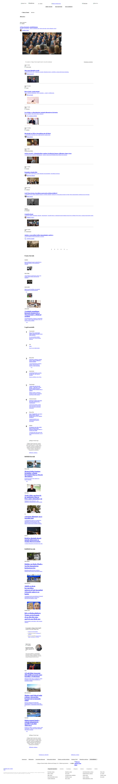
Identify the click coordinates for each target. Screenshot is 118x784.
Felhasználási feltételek (51, 759)
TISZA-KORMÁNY (69, 6)
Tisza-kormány (31, 331)
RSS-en (37, 637)
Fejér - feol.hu (67, 773)
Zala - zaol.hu (102, 776)
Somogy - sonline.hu (86, 776)
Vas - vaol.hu (102, 773)
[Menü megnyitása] (95, 4)
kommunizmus (28, 231)
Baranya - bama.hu (50, 773)
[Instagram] (31, 639)
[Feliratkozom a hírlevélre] (31, 3)
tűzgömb (26, 535)
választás (22, 23)
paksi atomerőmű (28, 692)
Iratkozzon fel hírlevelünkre (33, 631)
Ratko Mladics (27, 561)
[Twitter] (34, 639)
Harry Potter (27, 273)
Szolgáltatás (89, 768)
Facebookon (38, 633)
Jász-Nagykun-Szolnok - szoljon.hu (88, 771)
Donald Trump (27, 610)
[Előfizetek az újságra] (85, 4)
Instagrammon (38, 635)
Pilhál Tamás (28, 644)
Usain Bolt (26, 717)
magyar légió (27, 287)
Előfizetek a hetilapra (33, 452)
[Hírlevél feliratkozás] (27, 639)
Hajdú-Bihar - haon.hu (68, 776)
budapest (30, 425)
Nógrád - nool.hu (85, 775)
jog (25, 513)
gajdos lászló (27, 308)
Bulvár (82, 768)
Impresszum (24, 759)
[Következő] (69, 249)
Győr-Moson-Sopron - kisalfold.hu (70, 775)
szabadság (27, 129)
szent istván (29, 645)
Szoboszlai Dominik (32, 398)
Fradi (25, 670)
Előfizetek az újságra (75, 754)
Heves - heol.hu (67, 778)
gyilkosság (28, 189)
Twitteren (29, 634)
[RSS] (40, 639)
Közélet (61, 768)
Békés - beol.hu (50, 775)
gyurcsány (28, 210)
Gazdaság (68, 768)
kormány (26, 259)
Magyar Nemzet (25, 12)
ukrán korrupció (27, 583)
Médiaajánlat (31, 759)
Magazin (75, 768)
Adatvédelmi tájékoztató (40, 759)
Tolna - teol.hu (102, 771)
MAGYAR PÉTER (58, 6)
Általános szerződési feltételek (63, 759)
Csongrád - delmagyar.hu (51, 778)
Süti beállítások (93, 759)
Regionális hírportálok (52, 768)
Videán (29, 637)
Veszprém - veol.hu (103, 775)
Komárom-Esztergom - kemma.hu (88, 773)
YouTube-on (33, 637)
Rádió (96, 768)
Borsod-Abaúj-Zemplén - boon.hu (53, 776)
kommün (27, 168)
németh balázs (31, 371)
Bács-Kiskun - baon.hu (51, 771)
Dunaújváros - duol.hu (68, 771)
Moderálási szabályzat (84, 759)
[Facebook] (29, 639)
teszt (30, 344)
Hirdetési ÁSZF (74, 759)
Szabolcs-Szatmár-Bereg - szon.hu (88, 778)
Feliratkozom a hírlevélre (43, 754)
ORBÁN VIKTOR (48, 6)
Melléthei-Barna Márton (29, 150)
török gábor (27, 492)
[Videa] (36, 639)
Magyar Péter (31, 357)
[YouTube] (38, 639)
